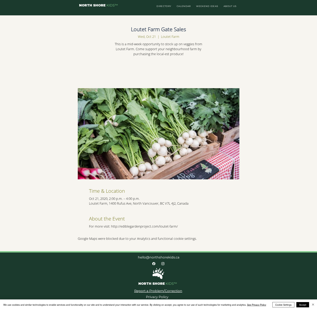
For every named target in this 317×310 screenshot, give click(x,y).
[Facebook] (154, 264)
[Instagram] (163, 264)
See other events (158, 73)
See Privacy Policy (256, 304)
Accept (302, 304)
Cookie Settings (283, 304)
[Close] (313, 304)
